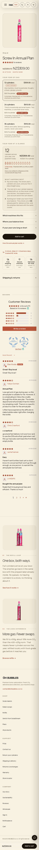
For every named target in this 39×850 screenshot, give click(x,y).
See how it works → (11, 588)
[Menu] (5, 4)
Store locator (7, 778)
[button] (8, 62)
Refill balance (7, 821)
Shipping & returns (19, 277)
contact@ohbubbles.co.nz (12, 689)
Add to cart (29, 846)
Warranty (6, 772)
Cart (4, 826)
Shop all (5, 53)
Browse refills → (9, 658)
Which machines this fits (19, 215)
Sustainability (7, 798)
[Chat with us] (34, 837)
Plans (4, 724)
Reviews (6, 803)
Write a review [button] (19, 329)
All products (7, 730)
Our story (6, 792)
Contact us (7, 749)
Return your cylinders (10, 755)
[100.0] (13, 341)
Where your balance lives (19, 221)
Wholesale (6, 809)
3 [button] (20, 497)
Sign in (5, 815)
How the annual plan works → (13, 243)
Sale (15, 5)
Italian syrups (7, 707)
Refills (5, 713)
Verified (18, 349)
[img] (8, 361)
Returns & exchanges (10, 767)
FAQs (4, 744)
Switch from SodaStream (11, 718)
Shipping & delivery (9, 761)
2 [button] (16, 497)
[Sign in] (27, 4)
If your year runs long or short (19, 228)
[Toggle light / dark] (22, 4)
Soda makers (7, 701)
